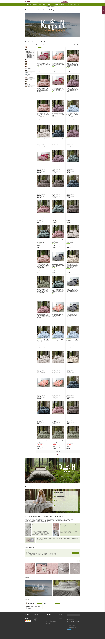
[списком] (78, 44)
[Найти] (59, 2)
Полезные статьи (48, 623)
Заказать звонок (64, 1)
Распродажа (27, 614)
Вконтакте (68, 629)
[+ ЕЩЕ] (79, 4)
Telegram (70, 629)
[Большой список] (74, 44)
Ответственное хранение (49, 620)
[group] (30, 568)
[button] (79, 561)
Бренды (26, 618)
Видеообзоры (36, 621)
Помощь (60, 614)
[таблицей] (79, 44)
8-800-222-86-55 (72, 1)
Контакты (35, 619)
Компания (36, 614)
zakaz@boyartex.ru (71, 619)
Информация (48, 614)
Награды (35, 618)
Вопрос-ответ (60, 618)
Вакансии (35, 620)
